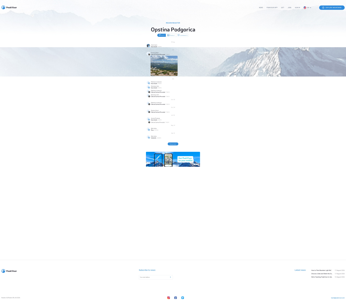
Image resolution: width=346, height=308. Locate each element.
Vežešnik (153, 138)
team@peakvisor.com (338, 298)
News (261, 7)
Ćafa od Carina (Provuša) (158, 54)
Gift (282, 7)
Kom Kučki (154, 46)
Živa (152, 130)
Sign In (297, 7)
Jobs (289, 7)
